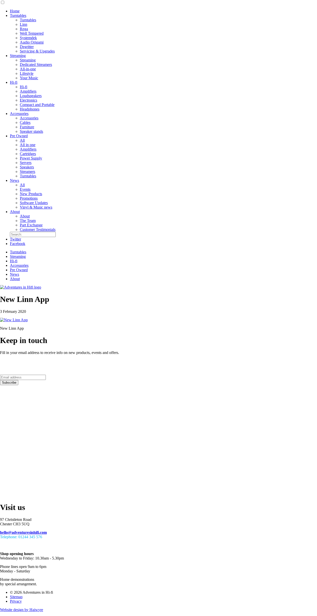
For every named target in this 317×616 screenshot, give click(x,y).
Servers (25, 163)
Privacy (16, 601)
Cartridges (28, 154)
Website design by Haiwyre (21, 610)
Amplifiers (28, 91)
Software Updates (34, 203)
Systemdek (28, 38)
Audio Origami (32, 42)
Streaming (18, 56)
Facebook (17, 243)
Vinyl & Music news (36, 207)
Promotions (29, 198)
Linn (23, 24)
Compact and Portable (37, 105)
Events (25, 189)
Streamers (27, 171)
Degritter (27, 47)
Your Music (29, 78)
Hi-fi (13, 82)
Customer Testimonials (37, 229)
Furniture (27, 127)
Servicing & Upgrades (37, 51)
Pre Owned (19, 136)
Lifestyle (26, 73)
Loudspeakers (31, 96)
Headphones (29, 109)
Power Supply (31, 158)
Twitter (15, 239)
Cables (25, 122)
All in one (27, 145)
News (14, 180)
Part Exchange (31, 225)
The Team (28, 220)
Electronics (28, 100)
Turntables (18, 15)
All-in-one (28, 69)
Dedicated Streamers (36, 64)
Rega (24, 29)
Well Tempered (32, 33)
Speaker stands (31, 131)
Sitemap (16, 597)
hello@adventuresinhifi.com (23, 532)
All (22, 140)
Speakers (27, 167)
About (15, 212)
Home (15, 11)
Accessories (19, 113)
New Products (31, 194)
